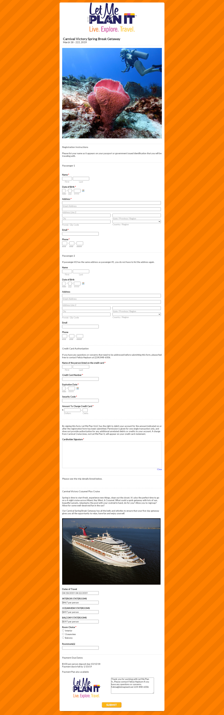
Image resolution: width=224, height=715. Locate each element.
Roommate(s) (68, 644)
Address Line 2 (69, 212)
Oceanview (70, 634)
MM (64, 194)
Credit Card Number (72, 375)
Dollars (67, 413)
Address (66, 199)
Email (65, 230)
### (64, 246)
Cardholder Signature (73, 439)
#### (79, 246)
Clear (159, 469)
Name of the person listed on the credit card (83, 363)
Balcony (69, 638)
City (64, 218)
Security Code (69, 396)
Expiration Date (70, 384)
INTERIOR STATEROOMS (74, 598)
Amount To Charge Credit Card (77, 406)
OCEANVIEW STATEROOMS (76, 608)
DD (70, 194)
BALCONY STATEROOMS (74, 617)
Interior (68, 630)
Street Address (69, 206)
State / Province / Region (124, 218)
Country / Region (120, 224)
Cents (85, 413)
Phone (66, 239)
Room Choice (69, 627)
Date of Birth (69, 187)
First (67, 181)
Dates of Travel (69, 589)
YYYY (76, 194)
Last (81, 181)
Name (65, 174)
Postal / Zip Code (70, 224)
